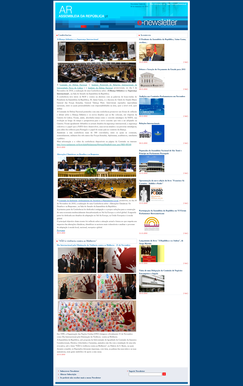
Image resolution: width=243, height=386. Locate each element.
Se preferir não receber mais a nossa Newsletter (80, 378)
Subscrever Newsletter (69, 371)
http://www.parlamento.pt (176, 4)
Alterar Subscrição (68, 374)
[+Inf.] (185, 62)
